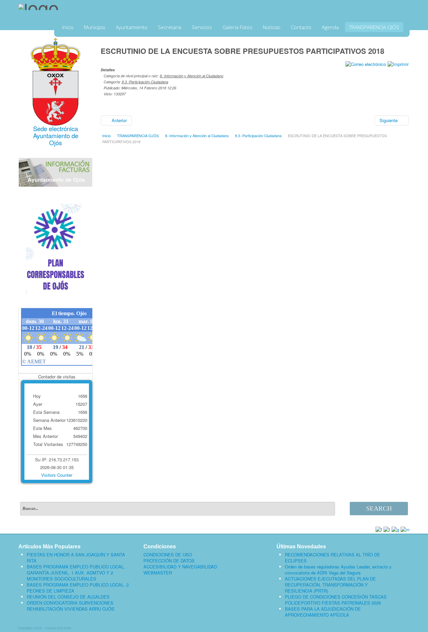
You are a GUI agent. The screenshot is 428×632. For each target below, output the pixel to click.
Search (379, 508)
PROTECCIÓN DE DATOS (169, 561)
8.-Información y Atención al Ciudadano (191, 75)
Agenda (330, 27)
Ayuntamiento (131, 27)
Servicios (202, 27)
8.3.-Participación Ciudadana (145, 81)
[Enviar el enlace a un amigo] (365, 63)
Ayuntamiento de (55, 135)
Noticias (272, 27)
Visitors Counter (56, 475)
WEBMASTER (157, 573)
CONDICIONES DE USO (167, 555)
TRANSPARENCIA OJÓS (374, 27)
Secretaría (169, 27)
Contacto (301, 27)
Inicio (68, 27)
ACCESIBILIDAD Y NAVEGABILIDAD (180, 567)
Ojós (55, 142)
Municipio (94, 27)
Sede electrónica (55, 128)
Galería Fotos (237, 27)
